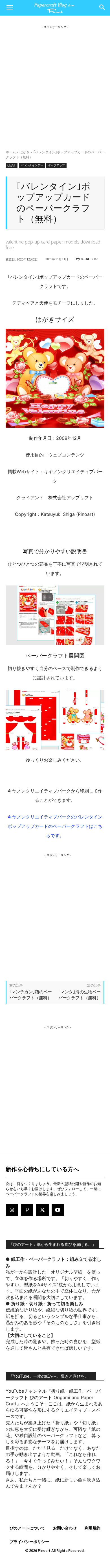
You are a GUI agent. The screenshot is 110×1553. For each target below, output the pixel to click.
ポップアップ (56, 165)
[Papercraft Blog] (55, 8)
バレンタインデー (32, 165)
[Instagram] (12, 1210)
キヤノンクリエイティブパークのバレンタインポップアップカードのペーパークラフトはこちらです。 (55, 826)
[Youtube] (58, 1210)
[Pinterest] (27, 1210)
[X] (42, 1210)
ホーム (11, 152)
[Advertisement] (55, 85)
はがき (24, 152)
